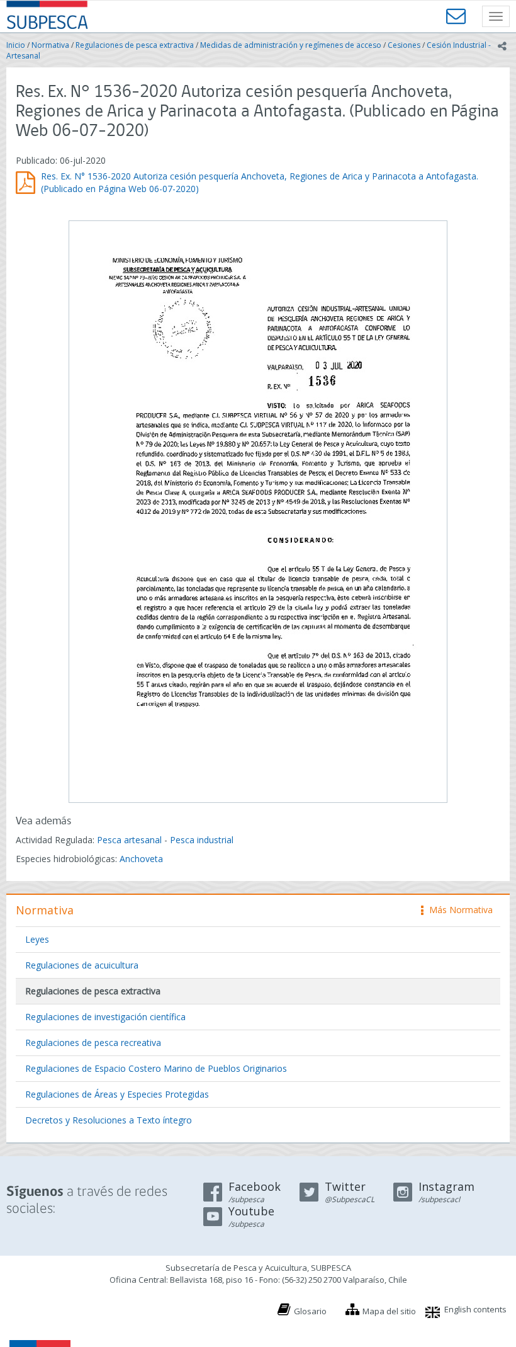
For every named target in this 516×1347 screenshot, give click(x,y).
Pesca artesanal (130, 840)
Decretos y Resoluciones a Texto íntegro (108, 1120)
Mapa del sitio (389, 1311)
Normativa (50, 45)
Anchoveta (141, 859)
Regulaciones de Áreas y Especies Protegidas (117, 1094)
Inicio (15, 45)
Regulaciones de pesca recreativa (93, 1043)
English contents (475, 1309)
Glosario (310, 1311)
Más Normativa (458, 910)
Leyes (37, 939)
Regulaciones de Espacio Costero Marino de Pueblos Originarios (156, 1068)
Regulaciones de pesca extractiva (135, 45)
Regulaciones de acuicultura (81, 965)
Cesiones (404, 45)
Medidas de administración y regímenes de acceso (290, 45)
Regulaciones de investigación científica (105, 1017)
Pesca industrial (201, 840)
